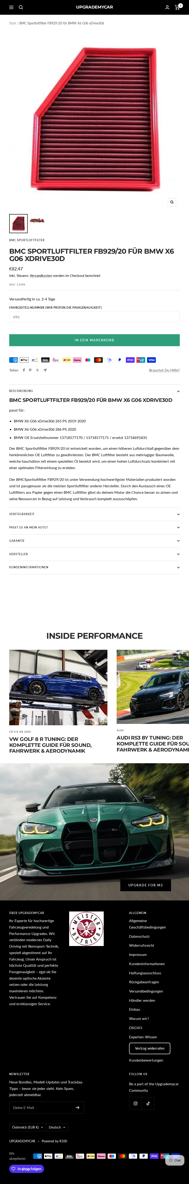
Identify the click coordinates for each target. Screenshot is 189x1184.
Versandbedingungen (146, 991)
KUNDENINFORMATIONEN (28, 567)
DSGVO (135, 1027)
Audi (120, 730)
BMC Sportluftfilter (27, 240)
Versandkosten (41, 275)
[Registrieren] (78, 1107)
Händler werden (142, 1000)
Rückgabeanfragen (144, 982)
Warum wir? (139, 1018)
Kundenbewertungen (146, 1060)
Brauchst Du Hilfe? (164, 370)
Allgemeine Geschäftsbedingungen (147, 923)
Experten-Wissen (143, 1037)
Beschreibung (21, 391)
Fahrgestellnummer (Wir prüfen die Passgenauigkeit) (55, 307)
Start (12, 23)
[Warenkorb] (177, 7)
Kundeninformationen (147, 963)
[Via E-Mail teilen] (45, 370)
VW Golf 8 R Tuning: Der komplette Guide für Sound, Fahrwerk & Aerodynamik (50, 745)
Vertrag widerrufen (149, 1048)
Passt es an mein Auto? (28, 527)
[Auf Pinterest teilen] (30, 370)
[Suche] (21, 7)
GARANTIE (17, 541)
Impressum (138, 954)
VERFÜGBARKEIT (22, 514)
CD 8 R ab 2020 (20, 731)
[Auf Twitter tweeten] (37, 370)
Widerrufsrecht (141, 945)
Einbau (134, 1009)
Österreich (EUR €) (25, 1127)
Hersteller (18, 554)
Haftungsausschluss (145, 973)
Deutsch (55, 1127)
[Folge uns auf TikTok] (148, 1103)
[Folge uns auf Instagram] (135, 1103)
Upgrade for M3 (145, 885)
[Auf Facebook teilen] (24, 370)
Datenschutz (139, 936)
